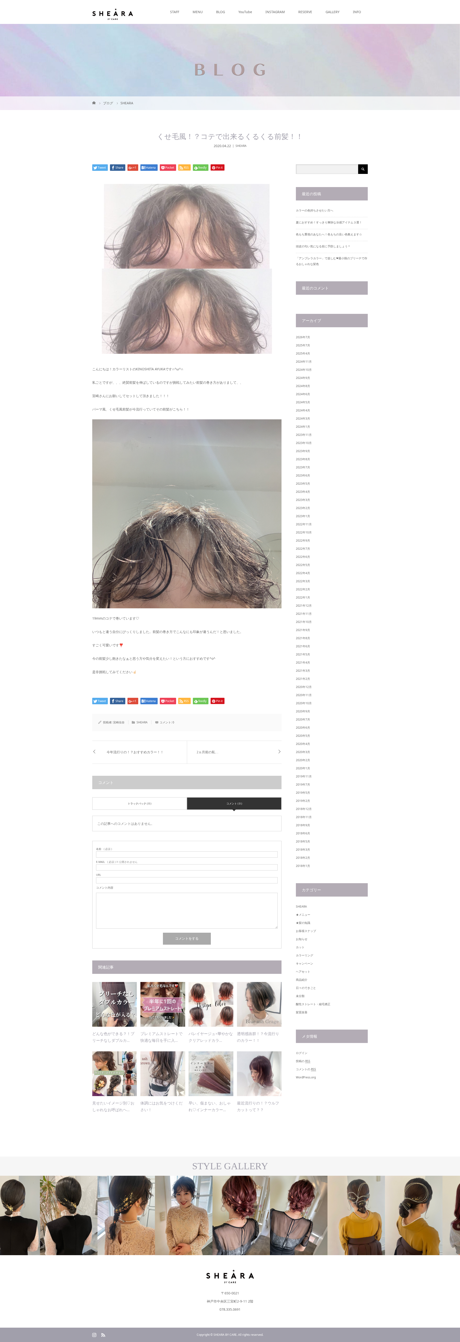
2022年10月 (304, 532)
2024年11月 (304, 362)
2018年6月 (303, 833)
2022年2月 (303, 589)
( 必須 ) (104, 849)
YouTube (245, 12)
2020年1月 (303, 768)
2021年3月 (303, 671)
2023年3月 (303, 500)
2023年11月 (304, 435)
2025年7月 (303, 345)
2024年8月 (303, 386)
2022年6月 (303, 557)
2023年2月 (303, 508)
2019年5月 (303, 793)
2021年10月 (304, 622)
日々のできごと (306, 988)
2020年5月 (303, 736)
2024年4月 (303, 410)
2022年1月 (303, 597)
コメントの (306, 1069)
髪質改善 (301, 1012)
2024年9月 (303, 378)
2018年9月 (303, 825)
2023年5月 (303, 484)
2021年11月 (304, 614)
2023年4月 (303, 492)
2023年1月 (303, 516)
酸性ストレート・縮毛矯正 (313, 1004)
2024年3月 (303, 418)
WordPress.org (306, 1077)
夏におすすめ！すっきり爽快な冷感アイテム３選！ (329, 222)
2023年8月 (303, 459)
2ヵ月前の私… (207, 752)
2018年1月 (303, 866)
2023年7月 (303, 467)
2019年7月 (303, 784)
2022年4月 (303, 573)
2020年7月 (303, 719)
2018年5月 (303, 841)
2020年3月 (303, 752)
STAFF (174, 12)
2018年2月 (303, 858)
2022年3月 (303, 581)
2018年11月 (304, 817)
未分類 (300, 996)
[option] (57, 1215)
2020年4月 (303, 744)
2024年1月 (303, 427)
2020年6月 (303, 728)
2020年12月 (304, 687)
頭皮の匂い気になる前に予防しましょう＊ (323, 246)
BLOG (220, 12)
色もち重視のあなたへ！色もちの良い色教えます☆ (329, 234)
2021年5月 (303, 654)
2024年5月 (303, 402)
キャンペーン (304, 963)
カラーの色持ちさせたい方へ (314, 210)
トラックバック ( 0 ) (139, 803)
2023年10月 (304, 443)
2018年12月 (304, 809)
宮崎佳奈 (119, 722)
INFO (357, 12)
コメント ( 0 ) (234, 803)
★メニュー (303, 915)
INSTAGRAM (275, 12)
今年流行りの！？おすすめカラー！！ (135, 752)
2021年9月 (303, 630)
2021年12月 (304, 606)
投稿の (303, 1061)
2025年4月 (303, 353)
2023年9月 (303, 451)
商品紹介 (301, 980)
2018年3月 (303, 850)
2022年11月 (304, 524)
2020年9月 (303, 711)
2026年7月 (303, 337)
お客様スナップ (306, 931)
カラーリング (304, 955)
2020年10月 (304, 703)
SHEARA (241, 146)
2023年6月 (303, 475)
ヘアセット (303, 972)
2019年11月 (304, 776)
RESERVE (305, 12)
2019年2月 (303, 801)
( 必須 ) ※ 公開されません (117, 861)
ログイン (301, 1053)
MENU (198, 12)
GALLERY (332, 12)
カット (300, 947)
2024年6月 (303, 394)
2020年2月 (303, 760)
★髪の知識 (303, 923)
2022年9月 (303, 540)
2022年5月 (303, 565)
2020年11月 (304, 695)
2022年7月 (303, 549)
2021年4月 (303, 662)
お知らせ (301, 939)
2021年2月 (303, 679)
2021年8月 (303, 638)
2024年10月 (304, 370)
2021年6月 (303, 646)
